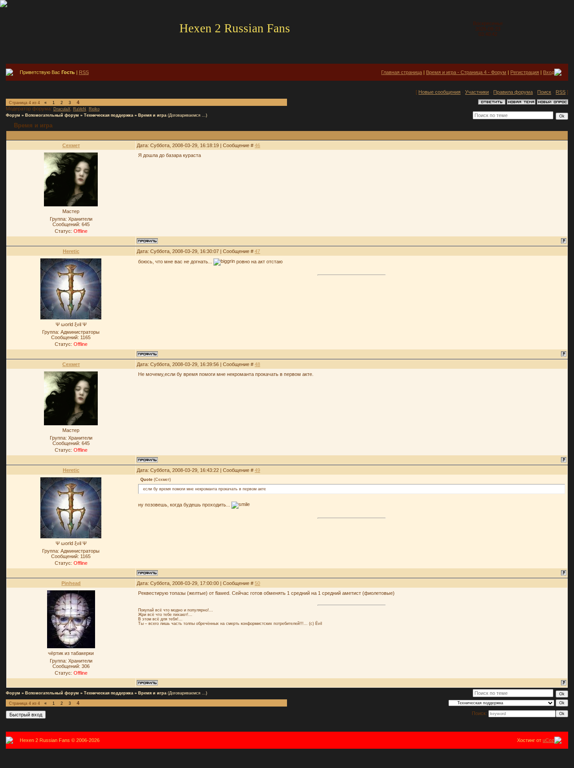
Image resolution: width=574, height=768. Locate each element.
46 (257, 145)
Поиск (544, 92)
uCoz (548, 740)
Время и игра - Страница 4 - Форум (466, 72)
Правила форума (513, 92)
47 (257, 251)
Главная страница (401, 72)
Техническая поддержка (108, 115)
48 (257, 364)
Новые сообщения (439, 92)
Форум (13, 115)
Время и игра (152, 115)
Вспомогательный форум (52, 115)
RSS (84, 72)
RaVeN (79, 109)
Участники (477, 92)
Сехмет (71, 145)
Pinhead (71, 583)
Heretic (71, 251)
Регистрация (524, 72)
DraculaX (61, 109)
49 (257, 470)
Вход (548, 72)
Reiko (94, 109)
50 (257, 583)
